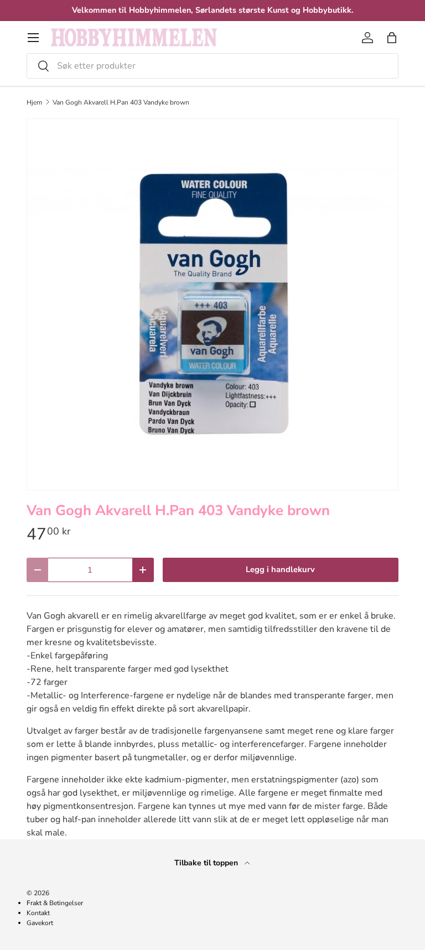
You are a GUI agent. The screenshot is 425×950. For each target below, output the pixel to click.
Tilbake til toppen (207, 863)
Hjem (34, 102)
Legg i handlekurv (280, 569)
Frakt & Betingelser (55, 903)
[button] (392, 37)
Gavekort (40, 922)
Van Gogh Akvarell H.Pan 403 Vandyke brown (121, 102)
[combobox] (212, 66)
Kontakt (38, 913)
